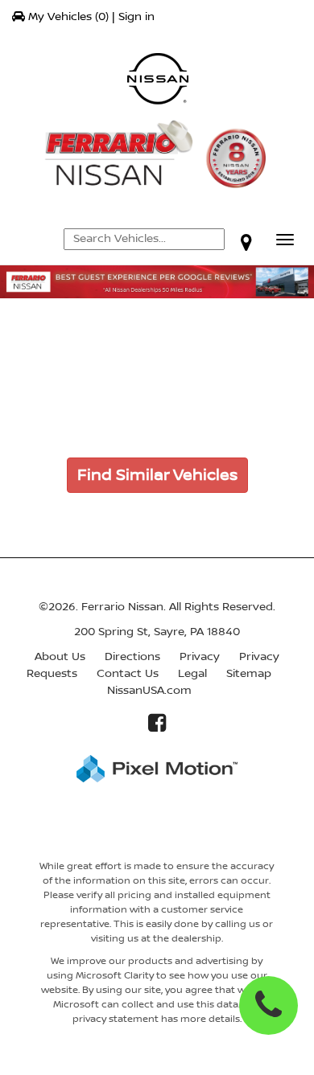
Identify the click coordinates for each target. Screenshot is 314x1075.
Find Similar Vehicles (157, 475)
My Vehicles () (68, 16)
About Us (60, 656)
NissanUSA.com (149, 690)
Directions (132, 656)
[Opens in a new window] (246, 242)
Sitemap (248, 673)
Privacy (200, 656)
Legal (192, 673)
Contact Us (128, 673)
